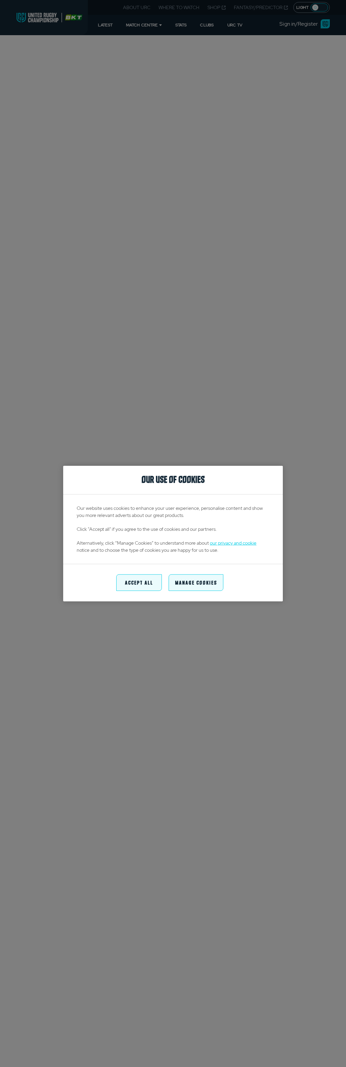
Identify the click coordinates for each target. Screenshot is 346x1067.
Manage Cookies (196, 582)
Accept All (139, 582)
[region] (173, 533)
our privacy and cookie (233, 543)
